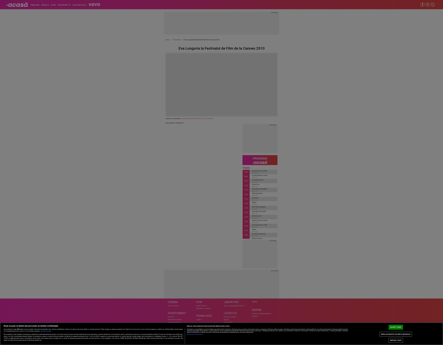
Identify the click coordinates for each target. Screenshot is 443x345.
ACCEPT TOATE (395, 327)
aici (167, 336)
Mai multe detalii (46, 331)
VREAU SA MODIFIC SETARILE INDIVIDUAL (396, 334)
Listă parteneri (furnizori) (195, 334)
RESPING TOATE (396, 340)
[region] (221, 334)
